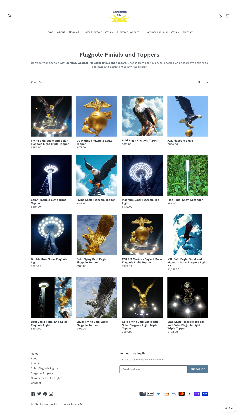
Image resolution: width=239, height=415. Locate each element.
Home (49, 31)
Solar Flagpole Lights (98, 31)
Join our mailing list (133, 353)
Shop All (74, 31)
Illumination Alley (48, 404)
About (61, 31)
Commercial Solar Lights (162, 31)
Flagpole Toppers (128, 31)
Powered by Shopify (71, 404)
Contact (188, 31)
